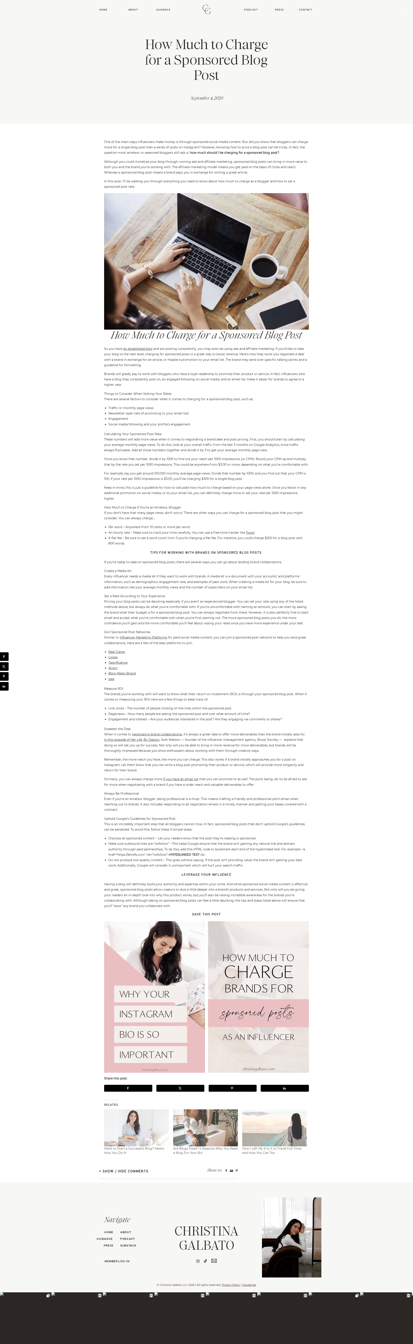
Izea (111, 679)
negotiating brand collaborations (157, 734)
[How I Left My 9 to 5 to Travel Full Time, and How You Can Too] (274, 1127)
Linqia (112, 657)
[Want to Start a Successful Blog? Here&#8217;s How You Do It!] (136, 1127)
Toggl (250, 533)
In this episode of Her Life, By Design (131, 740)
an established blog (138, 349)
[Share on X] (180, 1088)
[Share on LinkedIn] (285, 1088)
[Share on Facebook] (128, 1088)
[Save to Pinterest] (233, 1088)
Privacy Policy (231, 1285)
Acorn (112, 668)
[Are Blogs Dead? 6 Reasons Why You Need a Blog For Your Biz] (205, 1127)
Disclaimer (249, 1285)
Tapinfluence (118, 663)
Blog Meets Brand (122, 673)
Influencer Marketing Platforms (143, 637)
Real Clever (116, 652)
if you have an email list (181, 779)
